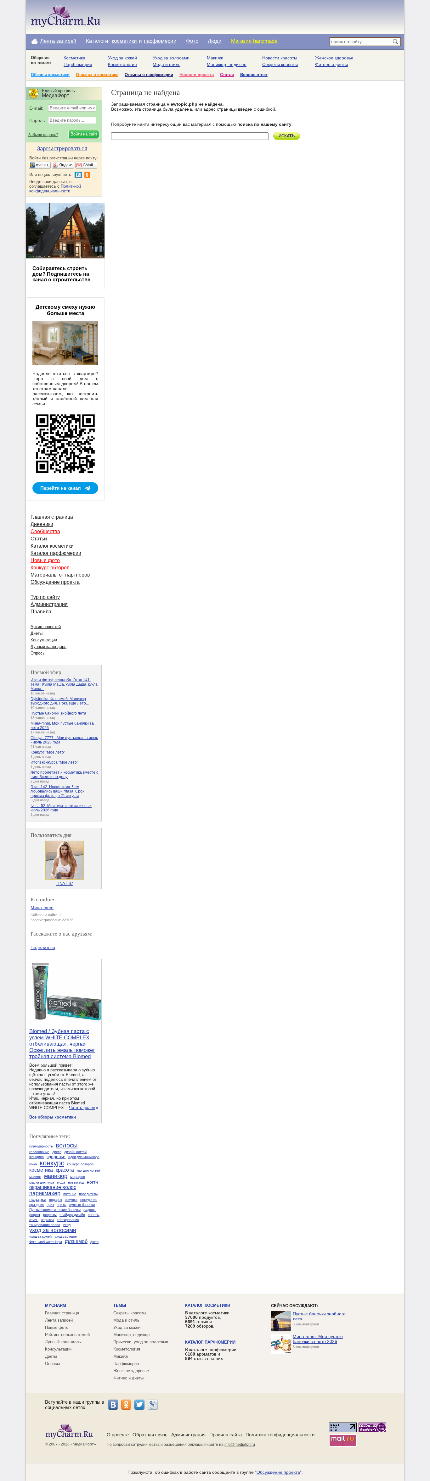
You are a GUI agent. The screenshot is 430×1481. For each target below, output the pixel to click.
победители (88, 1194)
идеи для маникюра (83, 1157)
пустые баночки (82, 1205)
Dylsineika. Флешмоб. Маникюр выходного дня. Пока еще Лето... (60, 701)
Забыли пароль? (43, 135)
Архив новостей (46, 626)
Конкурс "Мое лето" (48, 752)
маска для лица (41, 1182)
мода (61, 1182)
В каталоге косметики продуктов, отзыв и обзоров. (207, 1319)
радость (89, 1210)
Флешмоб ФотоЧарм (45, 1242)
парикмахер (44, 1193)
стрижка (47, 1220)
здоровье (56, 1156)
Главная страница (52, 517)
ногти (92, 1182)
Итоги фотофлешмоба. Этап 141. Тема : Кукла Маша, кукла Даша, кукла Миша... (64, 684)
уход (67, 1225)
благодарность (41, 1146)
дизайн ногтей (75, 1152)
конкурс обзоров (80, 1164)
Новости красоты (279, 57)
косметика (41, 1170)
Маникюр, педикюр (226, 64)
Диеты (36, 633)
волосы (66, 1145)
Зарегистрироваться (62, 149)
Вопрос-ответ (254, 74)
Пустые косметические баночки (55, 1210)
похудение (88, 1200)
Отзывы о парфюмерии (149, 74)
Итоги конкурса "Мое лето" (54, 762)
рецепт (34, 1215)
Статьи (227, 74)
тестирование (68, 1220)
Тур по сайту (45, 597)
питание (69, 1194)
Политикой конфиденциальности (55, 188)
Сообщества (45, 531)
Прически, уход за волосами (140, 1342)
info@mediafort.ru (239, 1444)
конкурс (52, 1163)
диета (56, 1152)
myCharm (55, 1305)
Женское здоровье (334, 57)
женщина (36, 1157)
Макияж (215, 57)
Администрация (49, 604)
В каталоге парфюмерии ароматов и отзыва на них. (210, 1354)
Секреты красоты (280, 64)
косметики (124, 41)
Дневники (42, 524)
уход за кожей (40, 1236)
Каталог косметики (52, 546)
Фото (192, 41)
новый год (76, 1182)
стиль (33, 1220)
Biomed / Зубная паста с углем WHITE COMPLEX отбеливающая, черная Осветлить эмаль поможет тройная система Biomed (62, 1043)
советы (93, 1215)
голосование (39, 1152)
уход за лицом (65, 1236)
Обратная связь (150, 1434)
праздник (36, 1205)
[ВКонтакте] (113, 1405)
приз (50, 1205)
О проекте (118, 1434)
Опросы (38, 653)
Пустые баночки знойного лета (58, 713)
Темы (119, 1305)
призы (61, 1205)
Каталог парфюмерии (56, 553)
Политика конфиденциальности (280, 1434)
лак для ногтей (88, 1170)
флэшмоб (76, 1241)
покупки (71, 1200)
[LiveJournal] (153, 1405)
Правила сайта (225, 1434)
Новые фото (45, 560)
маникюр (55, 1176)
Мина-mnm (42, 907)
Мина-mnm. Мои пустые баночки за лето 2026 (318, 1339)
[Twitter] (139, 1405)
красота (65, 1170)
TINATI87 (64, 883)
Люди (215, 41)
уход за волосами (52, 1230)
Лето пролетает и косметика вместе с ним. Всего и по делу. (64, 774)
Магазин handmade (254, 41)
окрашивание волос (52, 1187)
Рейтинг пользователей (67, 1334)
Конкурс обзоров (50, 567)
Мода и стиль (166, 64)
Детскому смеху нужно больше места (65, 310)
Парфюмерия (78, 64)
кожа (33, 1164)
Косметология (122, 64)
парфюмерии (160, 41)
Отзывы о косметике (97, 74)
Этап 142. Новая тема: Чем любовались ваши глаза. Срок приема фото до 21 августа (57, 791)
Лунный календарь (48, 646)
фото (94, 1242)
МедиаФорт (83, 1444)
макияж (35, 1177)
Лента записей (58, 41)
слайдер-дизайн (72, 1215)
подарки (37, 1199)
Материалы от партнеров (60, 574)
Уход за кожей (122, 57)
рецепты (50, 1215)
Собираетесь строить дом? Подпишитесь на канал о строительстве (61, 274)
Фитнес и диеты (331, 64)
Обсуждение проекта (55, 582)
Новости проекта (196, 74)
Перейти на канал (60, 488)
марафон (77, 1177)
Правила (41, 611)
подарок (55, 1200)
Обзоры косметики (50, 74)
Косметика (74, 57)
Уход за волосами (171, 57)
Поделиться (43, 947)
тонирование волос (44, 1225)
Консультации (44, 640)
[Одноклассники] (126, 1405)
